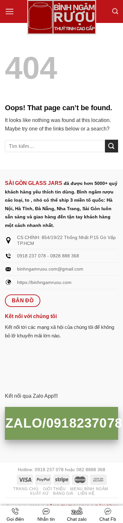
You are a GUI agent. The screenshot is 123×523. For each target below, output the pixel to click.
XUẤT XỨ (39, 493)
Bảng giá (63, 493)
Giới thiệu (54, 489)
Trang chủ (26, 489)
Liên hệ (86, 493)
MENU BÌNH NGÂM (89, 489)
